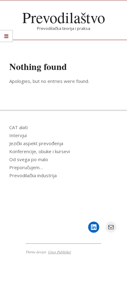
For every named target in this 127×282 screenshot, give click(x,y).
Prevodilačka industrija (33, 175)
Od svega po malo (28, 159)
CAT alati (18, 127)
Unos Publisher (59, 251)
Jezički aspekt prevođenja (36, 143)
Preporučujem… (26, 167)
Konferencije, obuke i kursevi (39, 151)
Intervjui (18, 135)
